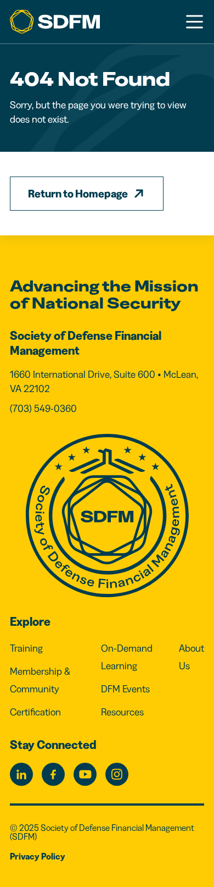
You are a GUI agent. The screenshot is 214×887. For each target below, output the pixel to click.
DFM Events (125, 689)
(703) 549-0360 (43, 409)
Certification (35, 712)
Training (26, 648)
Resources (122, 712)
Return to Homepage (78, 193)
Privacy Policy (37, 856)
